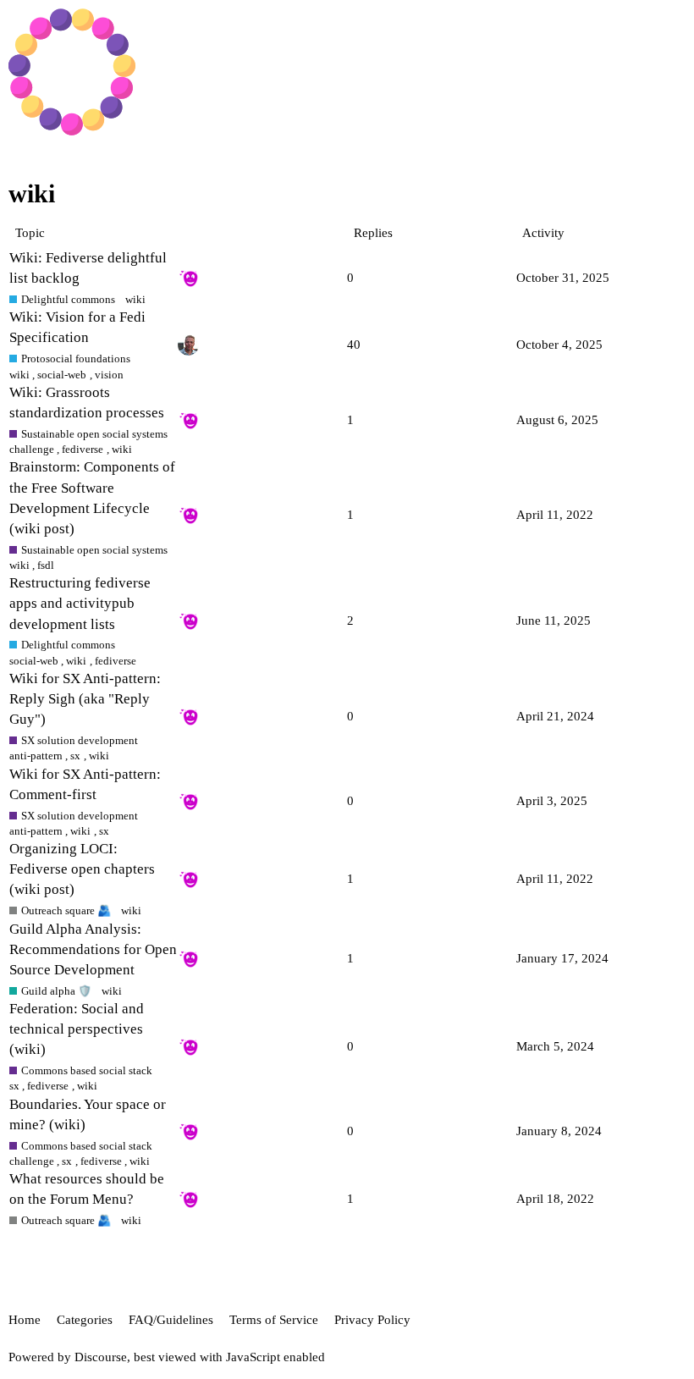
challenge (31, 449)
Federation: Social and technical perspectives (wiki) (76, 1029)
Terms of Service (273, 1320)
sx (75, 755)
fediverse (82, 449)
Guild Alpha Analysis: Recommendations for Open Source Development (93, 949)
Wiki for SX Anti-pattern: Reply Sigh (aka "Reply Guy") (85, 698)
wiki (135, 299)
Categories (85, 1320)
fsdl (45, 565)
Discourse (100, 1357)
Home (24, 1320)
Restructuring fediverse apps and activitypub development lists (80, 603)
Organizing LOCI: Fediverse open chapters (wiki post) (82, 869)
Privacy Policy (372, 1320)
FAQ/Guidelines (171, 1320)
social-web (61, 374)
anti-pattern (36, 755)
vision (109, 374)
